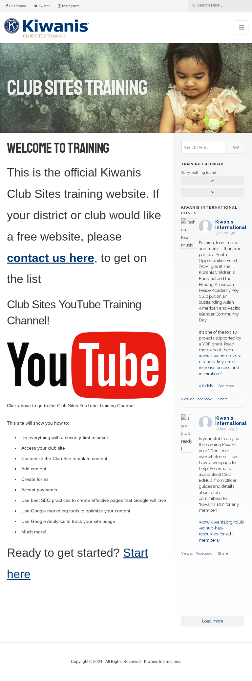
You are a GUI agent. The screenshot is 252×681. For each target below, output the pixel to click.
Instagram (70, 6)
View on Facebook (197, 399)
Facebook (17, 6)
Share (223, 399)
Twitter (43, 6)
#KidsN (206, 385)
